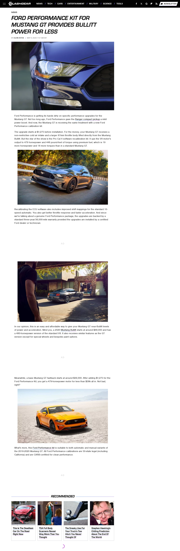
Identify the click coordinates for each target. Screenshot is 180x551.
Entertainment (75, 4)
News (39, 4)
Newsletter (170, 4)
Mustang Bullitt (68, 329)
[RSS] (157, 4)
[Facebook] (136, 4)
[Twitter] (141, 4)
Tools (119, 4)
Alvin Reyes (19, 38)
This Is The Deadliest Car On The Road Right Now (23, 531)
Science (107, 4)
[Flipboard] (152, 4)
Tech (50, 4)
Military (93, 4)
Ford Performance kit (43, 447)
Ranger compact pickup (87, 119)
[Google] (147, 4)
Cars (60, 4)
